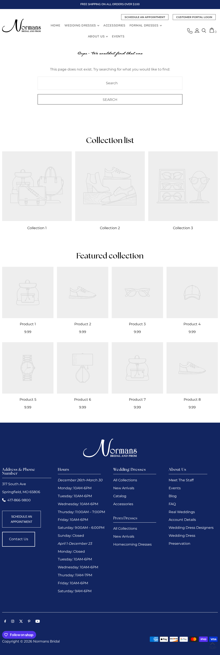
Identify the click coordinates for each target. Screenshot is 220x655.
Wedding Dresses (80, 25)
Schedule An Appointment (145, 17)
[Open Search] (203, 31)
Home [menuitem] (55, 25)
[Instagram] (12, 621)
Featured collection (110, 256)
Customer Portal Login (194, 17)
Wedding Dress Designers (191, 528)
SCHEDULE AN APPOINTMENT (21, 519)
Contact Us (18, 539)
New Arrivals (123, 488)
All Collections (125, 480)
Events (175, 488)
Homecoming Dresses (132, 544)
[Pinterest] (29, 621)
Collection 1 (37, 228)
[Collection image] (37, 186)
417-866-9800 (19, 500)
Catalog (119, 496)
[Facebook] (5, 621)
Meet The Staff (181, 480)
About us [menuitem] (96, 36)
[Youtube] (37, 621)
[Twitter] (21, 621)
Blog (173, 496)
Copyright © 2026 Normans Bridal (31, 641)
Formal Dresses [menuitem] (144, 25)
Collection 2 (110, 228)
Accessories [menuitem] (114, 25)
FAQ (172, 504)
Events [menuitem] (118, 36)
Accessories (123, 504)
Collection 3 (183, 228)
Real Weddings (182, 512)
